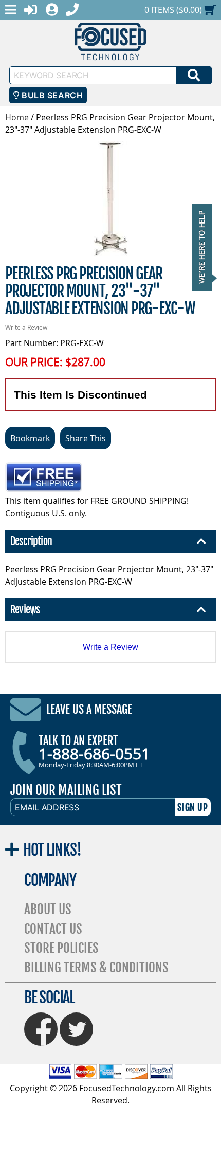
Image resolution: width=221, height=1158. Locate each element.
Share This (85, 438)
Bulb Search (51, 95)
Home (17, 117)
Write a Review (26, 327)
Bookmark (30, 438)
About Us (47, 909)
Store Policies (61, 948)
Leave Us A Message (89, 710)
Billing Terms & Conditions (96, 967)
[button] (205, 247)
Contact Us (53, 929)
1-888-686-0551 (94, 754)
